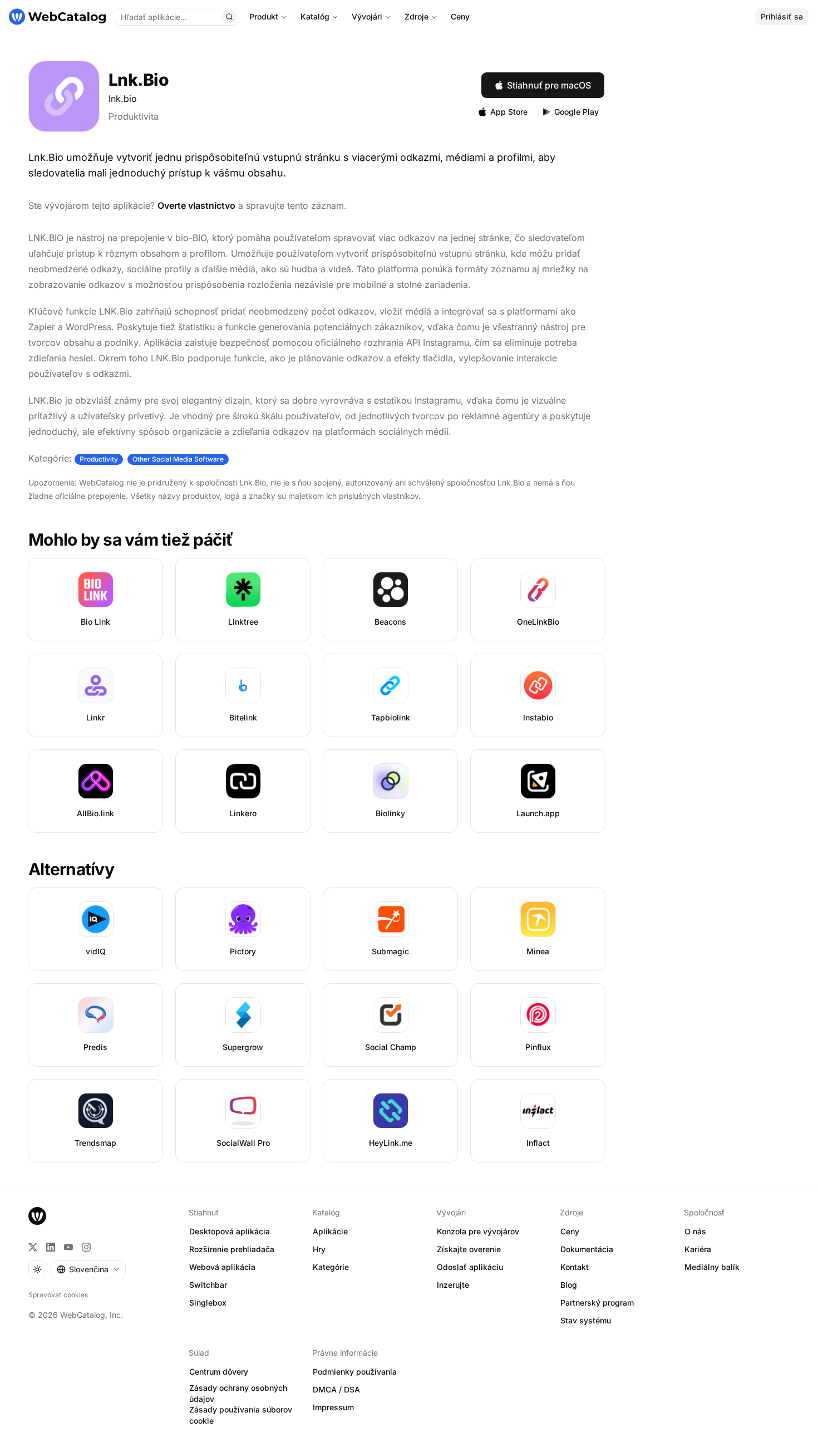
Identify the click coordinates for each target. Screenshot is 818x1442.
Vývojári (367, 16)
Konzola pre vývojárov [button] (478, 1231)
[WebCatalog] (37, 1216)
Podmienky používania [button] (355, 1371)
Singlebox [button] (207, 1302)
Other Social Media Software (178, 459)
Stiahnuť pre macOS (549, 85)
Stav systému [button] (585, 1320)
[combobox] (88, 1269)
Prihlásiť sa (782, 16)
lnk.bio (123, 98)
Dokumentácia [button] (586, 1249)
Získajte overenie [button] (469, 1249)
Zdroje (416, 16)
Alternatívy (71, 869)
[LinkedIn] (50, 1247)
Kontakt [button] (574, 1267)
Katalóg (314, 16)
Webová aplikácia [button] (222, 1267)
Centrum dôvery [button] (218, 1371)
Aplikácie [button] (330, 1231)
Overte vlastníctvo (196, 205)
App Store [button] (509, 111)
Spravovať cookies (58, 1295)
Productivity (99, 459)
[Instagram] (86, 1247)
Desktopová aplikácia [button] (229, 1231)
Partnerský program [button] (597, 1302)
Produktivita (134, 116)
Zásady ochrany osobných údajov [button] (238, 1393)
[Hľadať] (229, 16)
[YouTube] (68, 1247)
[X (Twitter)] (32, 1247)
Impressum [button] (333, 1407)
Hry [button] (319, 1249)
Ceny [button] (569, 1231)
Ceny (460, 16)
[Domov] (57, 17)
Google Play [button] (576, 111)
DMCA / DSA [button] (336, 1389)
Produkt (263, 16)
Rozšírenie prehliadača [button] (231, 1249)
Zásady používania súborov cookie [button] (240, 1415)
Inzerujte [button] (453, 1284)
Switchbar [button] (208, 1284)
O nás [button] (695, 1231)
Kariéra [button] (697, 1249)
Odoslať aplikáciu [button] (470, 1267)
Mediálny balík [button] (712, 1267)
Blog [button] (568, 1284)
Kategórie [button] (331, 1267)
